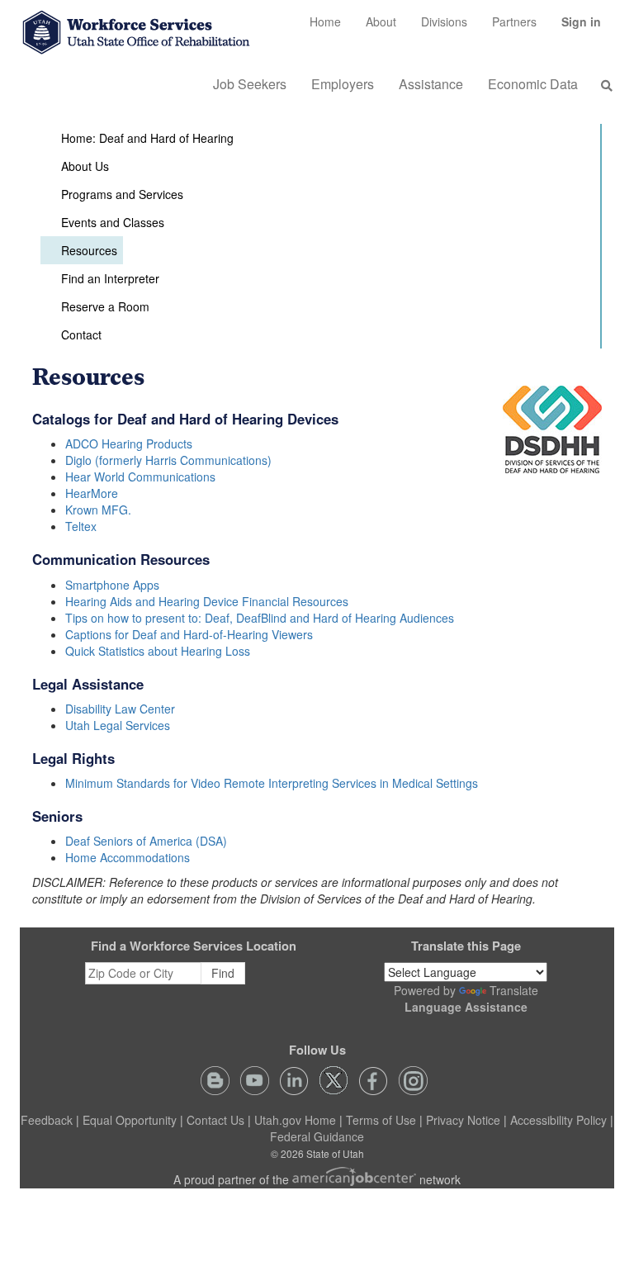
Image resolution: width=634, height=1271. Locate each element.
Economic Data (533, 83)
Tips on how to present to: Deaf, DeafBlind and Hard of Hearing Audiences (259, 617)
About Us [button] (85, 166)
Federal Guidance (317, 1136)
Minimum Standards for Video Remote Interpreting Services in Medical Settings (271, 783)
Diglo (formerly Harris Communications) (168, 460)
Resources (89, 250)
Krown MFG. (98, 509)
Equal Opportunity (130, 1120)
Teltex (81, 526)
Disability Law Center (120, 708)
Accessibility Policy (558, 1120)
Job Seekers (249, 83)
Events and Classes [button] (112, 222)
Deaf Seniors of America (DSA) (146, 840)
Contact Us (215, 1120)
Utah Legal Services (117, 725)
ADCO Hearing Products (128, 443)
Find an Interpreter (110, 278)
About (381, 21)
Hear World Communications (140, 476)
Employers (342, 83)
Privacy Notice (463, 1120)
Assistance (431, 83)
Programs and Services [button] (122, 194)
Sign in (587, 27)
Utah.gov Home (295, 1120)
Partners (514, 21)
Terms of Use (381, 1120)
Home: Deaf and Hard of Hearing (147, 138)
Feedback (47, 1120)
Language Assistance (466, 1006)
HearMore (91, 493)
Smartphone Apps (112, 584)
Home (325, 21)
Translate (514, 990)
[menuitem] (325, 21)
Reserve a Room (105, 306)
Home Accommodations (127, 857)
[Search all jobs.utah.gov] (601, 85)
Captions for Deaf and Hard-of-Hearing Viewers (189, 634)
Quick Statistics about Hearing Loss (157, 651)
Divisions (444, 21)
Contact (81, 334)
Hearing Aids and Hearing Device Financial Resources (206, 601)
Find (222, 973)
